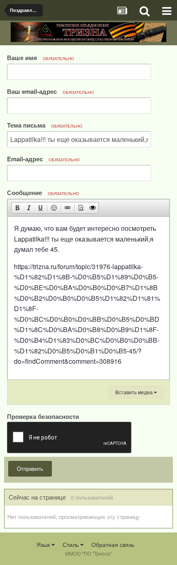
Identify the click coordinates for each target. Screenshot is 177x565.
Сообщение (43, 192)
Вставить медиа (134, 391)
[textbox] (88, 298)
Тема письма (44, 125)
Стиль (71, 544)
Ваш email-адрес (50, 91)
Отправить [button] (30, 468)
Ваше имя (40, 57)
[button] (17, 207)
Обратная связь (112, 544)
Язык (44, 544)
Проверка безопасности (43, 416)
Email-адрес (43, 158)
